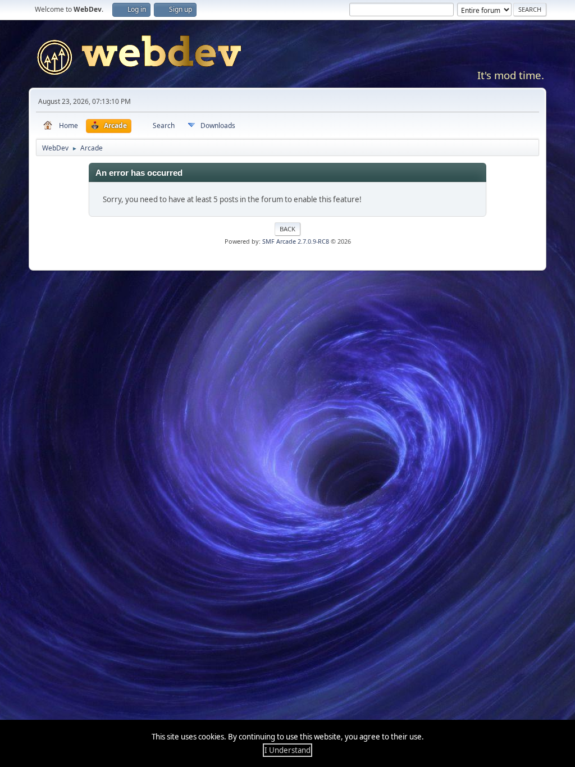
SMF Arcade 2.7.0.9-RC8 (295, 241)
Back (287, 229)
